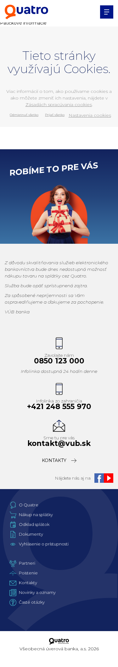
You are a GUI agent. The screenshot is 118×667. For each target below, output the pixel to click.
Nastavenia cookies (90, 115)
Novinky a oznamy (37, 592)
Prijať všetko (55, 115)
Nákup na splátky (36, 514)
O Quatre (28, 504)
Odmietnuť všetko (24, 115)
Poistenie (28, 572)
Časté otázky (32, 602)
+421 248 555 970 (59, 406)
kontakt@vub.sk (59, 443)
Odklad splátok (34, 524)
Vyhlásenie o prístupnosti (44, 543)
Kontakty (28, 582)
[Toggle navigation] (106, 12)
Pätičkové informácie (23, 23)
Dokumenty (31, 534)
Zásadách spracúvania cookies (58, 104)
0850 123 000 (59, 361)
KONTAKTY (54, 460)
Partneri (27, 563)
